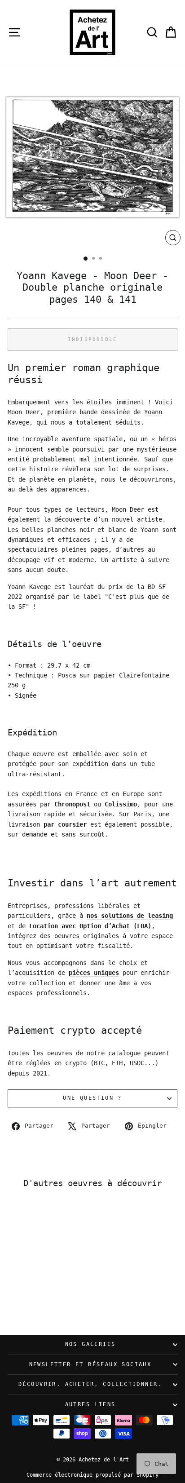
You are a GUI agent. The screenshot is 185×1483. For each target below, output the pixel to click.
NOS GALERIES (90, 1344)
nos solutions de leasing (130, 915)
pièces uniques (94, 972)
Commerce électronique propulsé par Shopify (92, 1475)
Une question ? (92, 1098)
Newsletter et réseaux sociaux (90, 1364)
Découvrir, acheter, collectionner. (90, 1384)
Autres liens (90, 1404)
